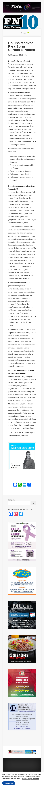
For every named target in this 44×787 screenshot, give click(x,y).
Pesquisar (11, 499)
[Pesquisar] (33, 503)
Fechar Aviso (9, 783)
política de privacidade (30, 779)
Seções (23, 33)
